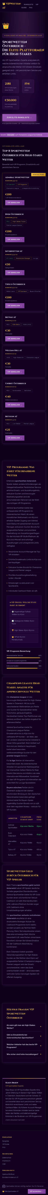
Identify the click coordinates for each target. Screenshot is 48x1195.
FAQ (30, 7)
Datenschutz (6, 1157)
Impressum (6, 1161)
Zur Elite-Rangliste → (19, 117)
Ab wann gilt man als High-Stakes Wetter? (24, 1026)
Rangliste (28, 4)
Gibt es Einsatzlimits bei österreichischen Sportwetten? (24, 1036)
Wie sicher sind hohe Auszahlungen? (24, 1054)
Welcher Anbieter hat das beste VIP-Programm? (24, 1045)
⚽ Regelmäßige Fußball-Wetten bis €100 (21, 613)
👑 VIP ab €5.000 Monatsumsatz (18, 638)
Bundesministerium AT (10, 1177)
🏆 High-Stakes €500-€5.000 (23, 630)
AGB (3, 1164)
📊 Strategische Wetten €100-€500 (23, 622)
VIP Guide (5, 1144)
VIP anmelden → (15, 202)
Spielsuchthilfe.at (8, 1174)
